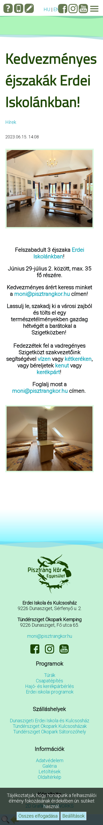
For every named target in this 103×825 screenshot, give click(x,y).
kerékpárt (48, 372)
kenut (62, 365)
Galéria (50, 766)
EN (56, 9)
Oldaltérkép (49, 777)
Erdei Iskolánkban (59, 253)
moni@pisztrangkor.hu (42, 293)
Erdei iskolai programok (49, 692)
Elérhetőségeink (18, 8)
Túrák (49, 675)
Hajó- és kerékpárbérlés (49, 686)
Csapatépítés (49, 680)
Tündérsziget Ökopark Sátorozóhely (49, 731)
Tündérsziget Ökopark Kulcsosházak (50, 726)
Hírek (10, 122)
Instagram (73, 8)
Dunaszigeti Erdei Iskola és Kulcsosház (49, 720)
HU (47, 9)
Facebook (62, 8)
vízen (44, 358)
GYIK (8, 8)
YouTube (83, 8)
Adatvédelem (49, 760)
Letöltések (49, 771)
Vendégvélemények (29, 8)
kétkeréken (78, 358)
